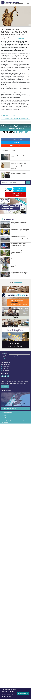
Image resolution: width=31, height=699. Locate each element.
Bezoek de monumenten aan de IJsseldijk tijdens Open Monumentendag (19, 252)
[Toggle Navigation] (28, 3)
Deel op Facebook (17, 139)
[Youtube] (5, 376)
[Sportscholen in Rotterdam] (5, 260)
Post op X (16, 142)
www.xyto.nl (6, 370)
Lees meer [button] (9, 696)
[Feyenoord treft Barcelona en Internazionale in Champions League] (5, 239)
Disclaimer (4, 415)
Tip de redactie (16, 146)
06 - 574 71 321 (21, 132)
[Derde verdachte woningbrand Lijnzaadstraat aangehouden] (5, 246)
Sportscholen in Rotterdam (17, 258)
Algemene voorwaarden (7, 412)
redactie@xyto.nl (7, 368)
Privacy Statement (6, 417)
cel (9, 115)
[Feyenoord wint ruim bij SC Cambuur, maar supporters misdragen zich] (5, 232)
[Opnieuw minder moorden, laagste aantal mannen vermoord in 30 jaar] (5, 274)
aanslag (13, 115)
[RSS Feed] (8, 376)
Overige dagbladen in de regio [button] (9, 408)
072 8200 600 (6, 366)
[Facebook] (2, 376)
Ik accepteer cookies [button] (23, 693)
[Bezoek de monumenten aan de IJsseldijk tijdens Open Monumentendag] (5, 253)
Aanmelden (5, 386)
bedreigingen (5, 115)
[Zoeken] (28, 182)
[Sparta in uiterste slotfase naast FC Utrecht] (5, 224)
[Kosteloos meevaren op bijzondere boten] (5, 267)
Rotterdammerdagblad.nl (12, 2)
